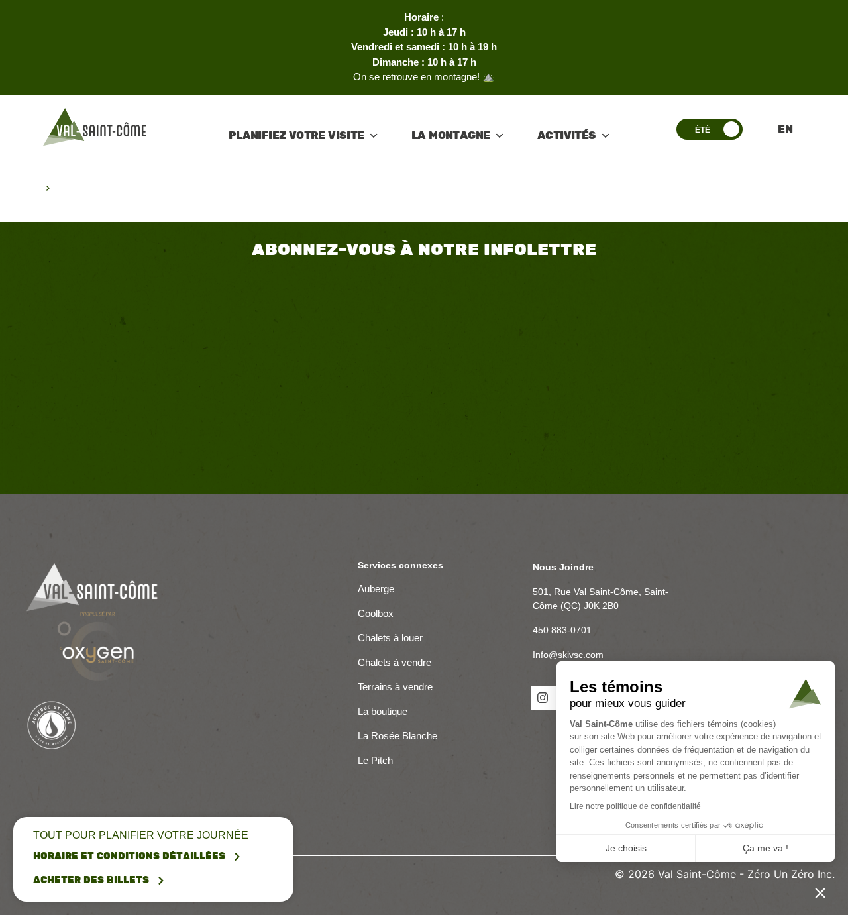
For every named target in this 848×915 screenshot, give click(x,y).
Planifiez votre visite (296, 135)
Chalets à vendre (394, 662)
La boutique (382, 711)
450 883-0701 (562, 630)
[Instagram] (543, 698)
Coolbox (376, 613)
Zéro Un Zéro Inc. (791, 874)
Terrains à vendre (395, 686)
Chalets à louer (390, 637)
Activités (566, 135)
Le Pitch (375, 760)
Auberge (376, 588)
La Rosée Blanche (399, 735)
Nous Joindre (563, 567)
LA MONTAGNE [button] (450, 135)
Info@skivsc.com (568, 654)
